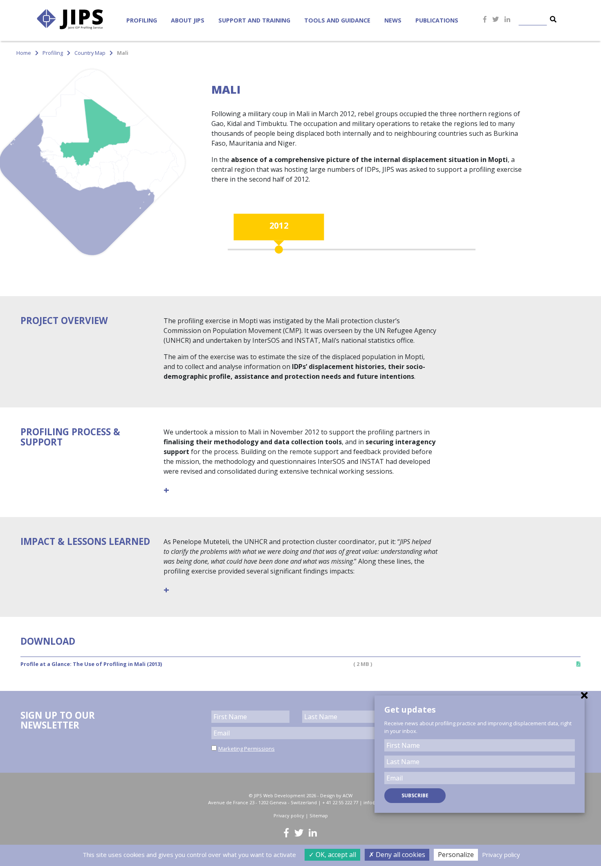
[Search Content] (541, 19)
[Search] (553, 19)
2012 (279, 225)
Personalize (456, 854)
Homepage (73, 19)
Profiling (141, 20)
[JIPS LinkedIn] (507, 19)
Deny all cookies (399, 854)
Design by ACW (336, 795)
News (392, 20)
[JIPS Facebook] (485, 19)
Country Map (89, 52)
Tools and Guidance (337, 20)
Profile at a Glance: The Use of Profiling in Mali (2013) (91, 664)
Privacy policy (289, 815)
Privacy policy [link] (501, 854)
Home (23, 52)
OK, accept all (335, 854)
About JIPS (187, 20)
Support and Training (254, 20)
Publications (436, 20)
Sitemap (318, 815)
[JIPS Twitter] (495, 19)
